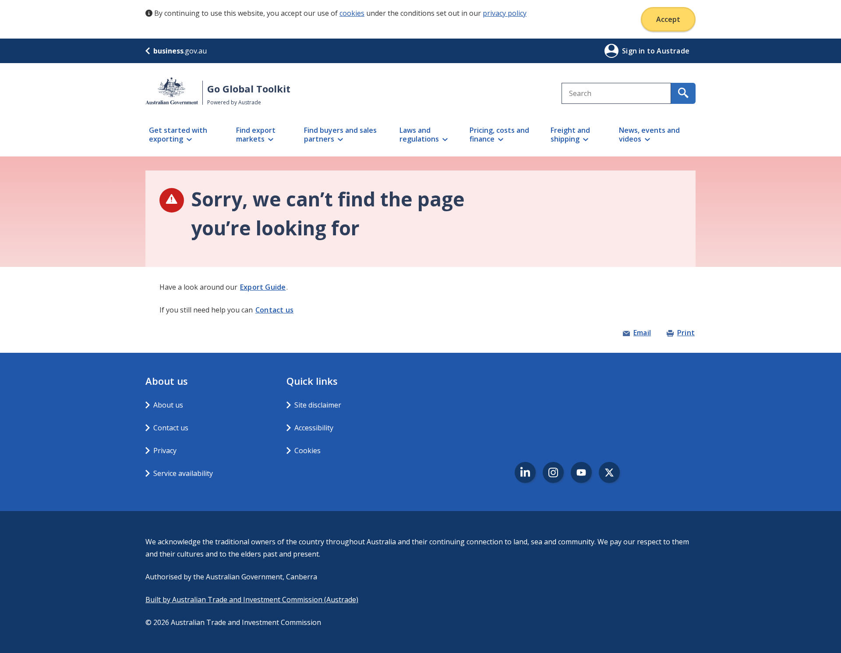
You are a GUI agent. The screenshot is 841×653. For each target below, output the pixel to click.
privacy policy (505, 13)
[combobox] (616, 93)
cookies (351, 13)
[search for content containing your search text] (683, 93)
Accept (668, 19)
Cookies (307, 450)
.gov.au (180, 51)
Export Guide (263, 287)
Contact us (274, 310)
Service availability (183, 473)
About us (168, 405)
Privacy (165, 450)
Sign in (634, 51)
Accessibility (313, 428)
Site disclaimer (317, 405)
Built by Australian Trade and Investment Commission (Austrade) (251, 599)
